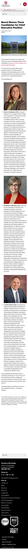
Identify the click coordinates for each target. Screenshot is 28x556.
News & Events (5, 510)
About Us (4, 490)
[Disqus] (14, 429)
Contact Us (4, 483)
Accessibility (5, 505)
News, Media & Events (8, 9)
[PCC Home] (5, 4)
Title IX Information (7, 500)
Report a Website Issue (9, 544)
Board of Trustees (6, 503)
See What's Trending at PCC (9, 478)
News (14, 9)
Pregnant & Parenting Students (10, 498)
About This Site (6, 542)
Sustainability (5, 508)
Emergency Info (6, 515)
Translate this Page (8, 537)
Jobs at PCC (5, 513)
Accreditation (5, 495)
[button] (25, 4)
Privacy (4, 539)
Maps (3, 485)
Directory (4, 488)
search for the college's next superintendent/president (13, 64)
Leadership (4, 493)
